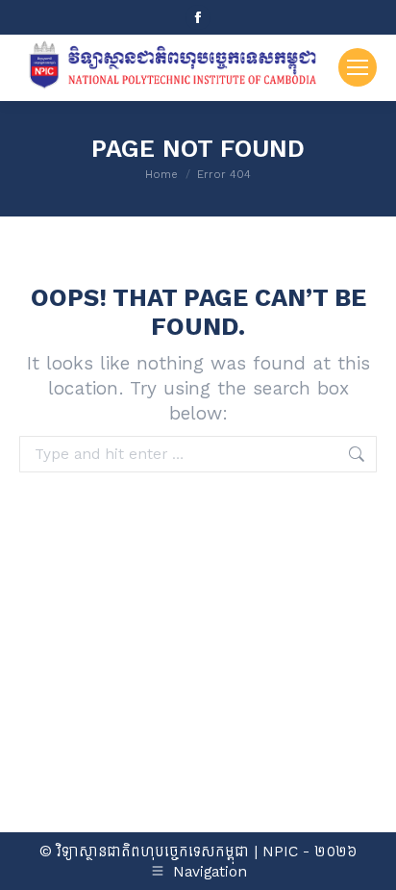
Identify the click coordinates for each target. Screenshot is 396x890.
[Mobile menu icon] (357, 67)
